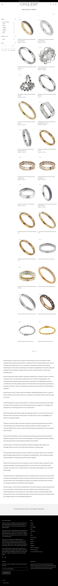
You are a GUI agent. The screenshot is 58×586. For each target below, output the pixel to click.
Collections (32, 531)
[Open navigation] (2, 4)
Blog (31, 529)
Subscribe (6, 572)
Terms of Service (34, 549)
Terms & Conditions (34, 547)
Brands (31, 525)
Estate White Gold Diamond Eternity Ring (25, 341)
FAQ (31, 533)
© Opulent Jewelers (6, 582)
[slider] (2, 48)
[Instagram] (5, 557)
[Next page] (41, 350)
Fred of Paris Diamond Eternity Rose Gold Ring (46, 286)
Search (32, 543)
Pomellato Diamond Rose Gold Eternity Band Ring (47, 314)
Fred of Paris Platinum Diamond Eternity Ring (46, 259)
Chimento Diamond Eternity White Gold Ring (26, 204)
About (31, 523)
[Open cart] (55, 4)
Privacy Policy (33, 537)
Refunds (32, 541)
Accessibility (33, 527)
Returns (32, 539)
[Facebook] (2, 557)
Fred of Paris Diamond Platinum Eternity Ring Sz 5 (27, 314)
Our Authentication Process (36, 551)
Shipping (32, 545)
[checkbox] (9, 23)
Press (31, 535)
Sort (53, 14)
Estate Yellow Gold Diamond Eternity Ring (45, 341)
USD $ (4, 580)
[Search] (53, 4)
